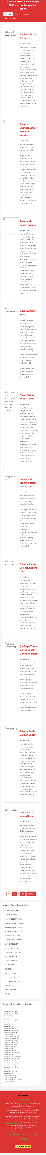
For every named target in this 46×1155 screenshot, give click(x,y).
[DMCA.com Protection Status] (23, 1148)
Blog (16, 14)
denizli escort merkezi (11, 1059)
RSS (24, 1139)
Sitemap (31, 1134)
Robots (14, 1134)
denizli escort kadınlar (11, 1036)
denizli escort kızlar (10, 1034)
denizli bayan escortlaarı (12, 1057)
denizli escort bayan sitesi (13, 1079)
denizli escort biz (10, 1081)
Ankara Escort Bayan (13, 919)
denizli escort (8, 1018)
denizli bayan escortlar (12, 1052)
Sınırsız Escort (11, 990)
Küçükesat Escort (12, 981)
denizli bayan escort (11, 1014)
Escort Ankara (24, 141)
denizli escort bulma (11, 1067)
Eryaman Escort (11, 956)
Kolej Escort (10, 977)
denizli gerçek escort (11, 1075)
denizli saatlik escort (11, 1040)
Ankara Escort (24, 230)
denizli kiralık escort (11, 1042)
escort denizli (8, 1016)
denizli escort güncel (11, 1063)
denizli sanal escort (10, 1032)
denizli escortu (9, 1028)
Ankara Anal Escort (26, 320)
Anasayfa (7, 14)
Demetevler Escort (13, 952)
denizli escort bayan (11, 1012)
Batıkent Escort (25, 43)
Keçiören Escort (12, 969)
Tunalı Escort (11, 994)
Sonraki (31, 894)
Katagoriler (26, 14)
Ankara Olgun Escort (14, 931)
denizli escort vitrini (10, 1077)
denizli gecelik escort (11, 1038)
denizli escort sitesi (10, 1046)
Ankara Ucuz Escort (13, 940)
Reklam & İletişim (10, 18)
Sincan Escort (11, 986)
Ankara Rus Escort (13, 936)
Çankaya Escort (11, 948)
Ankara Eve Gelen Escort (15, 923)
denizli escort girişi (10, 1061)
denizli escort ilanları (11, 1030)
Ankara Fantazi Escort (14, 927)
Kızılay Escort (11, 973)
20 (23, 894)
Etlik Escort (10, 965)
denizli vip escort (10, 1050)
